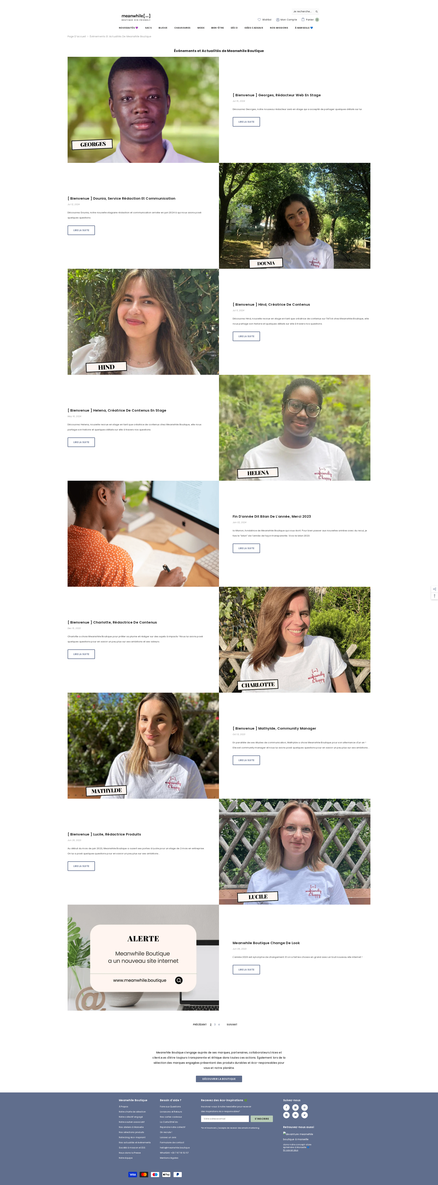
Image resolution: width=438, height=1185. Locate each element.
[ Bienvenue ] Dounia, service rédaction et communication (121, 198)
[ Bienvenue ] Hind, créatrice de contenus (271, 304)
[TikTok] (286, 1115)
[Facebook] (286, 1107)
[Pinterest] (304, 1107)
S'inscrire (262, 1119)
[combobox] (303, 11)
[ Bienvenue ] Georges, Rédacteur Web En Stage (277, 95)
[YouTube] (295, 1115)
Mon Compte (288, 19)
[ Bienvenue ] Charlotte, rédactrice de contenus (112, 622)
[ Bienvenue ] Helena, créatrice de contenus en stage (117, 410)
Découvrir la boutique (219, 1079)
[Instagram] (295, 1107)
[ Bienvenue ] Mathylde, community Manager (274, 728)
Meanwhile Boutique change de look (266, 943)
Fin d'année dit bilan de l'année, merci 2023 (272, 516)
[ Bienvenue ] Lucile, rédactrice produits (104, 834)
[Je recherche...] (305, 11)
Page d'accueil (77, 36)
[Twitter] (304, 1115)
